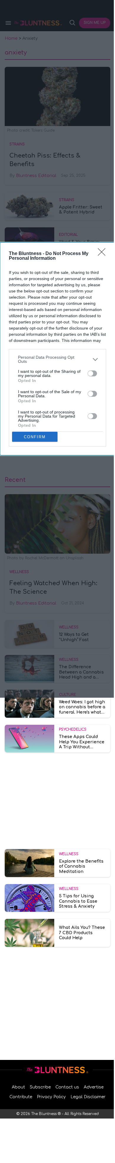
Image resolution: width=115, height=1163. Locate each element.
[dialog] (57, 348)
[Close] (103, 253)
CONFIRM (35, 437)
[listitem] (57, 359)
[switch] (92, 373)
